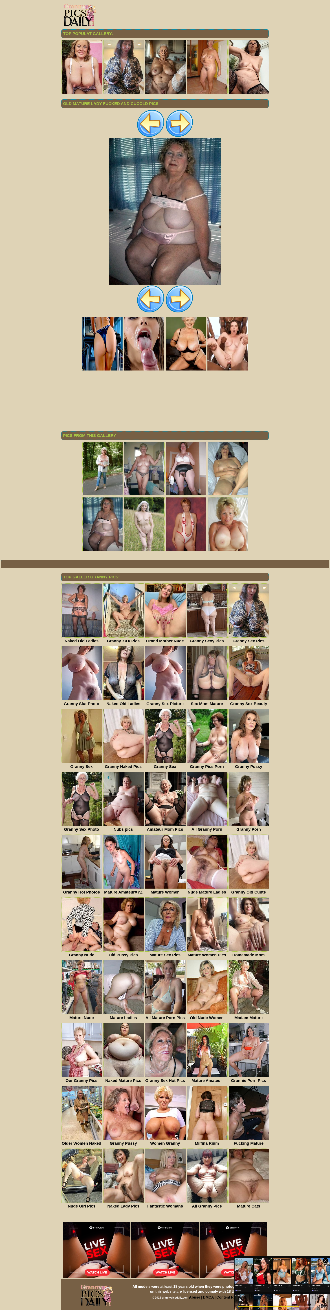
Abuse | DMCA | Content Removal (217, 1297)
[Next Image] (179, 136)
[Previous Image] (150, 136)
